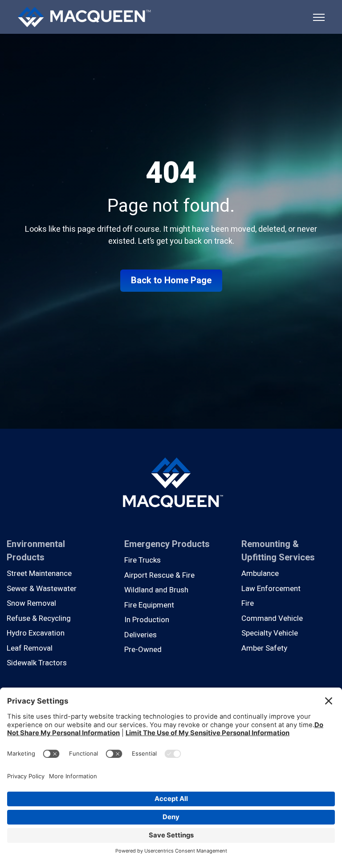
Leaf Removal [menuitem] (30, 648)
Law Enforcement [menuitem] (271, 588)
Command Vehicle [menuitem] (272, 618)
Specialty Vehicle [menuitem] (269, 633)
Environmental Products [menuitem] (36, 551)
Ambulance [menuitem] (260, 573)
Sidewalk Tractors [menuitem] (37, 662)
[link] (84, 16)
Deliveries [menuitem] (140, 634)
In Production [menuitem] (146, 619)
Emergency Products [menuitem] (167, 544)
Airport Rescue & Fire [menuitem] (159, 575)
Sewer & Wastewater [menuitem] (42, 588)
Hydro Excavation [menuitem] (36, 633)
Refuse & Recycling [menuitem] (39, 618)
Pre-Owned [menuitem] (143, 649)
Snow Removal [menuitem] (31, 603)
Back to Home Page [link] (171, 280)
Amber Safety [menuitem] (264, 648)
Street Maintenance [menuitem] (39, 573)
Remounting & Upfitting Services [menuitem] (278, 551)
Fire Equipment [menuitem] (149, 605)
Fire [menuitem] (247, 603)
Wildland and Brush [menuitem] (156, 589)
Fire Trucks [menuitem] (142, 560)
